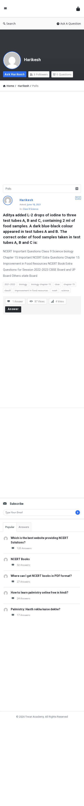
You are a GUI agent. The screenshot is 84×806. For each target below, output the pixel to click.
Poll (78, 197)
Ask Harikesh (15, 74)
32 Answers (23, 565)
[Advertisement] (42, 136)
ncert (54, 290)
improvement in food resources (31, 290)
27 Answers (23, 581)
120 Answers (24, 548)
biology (23, 284)
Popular (9, 527)
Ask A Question (70, 23)
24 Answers (23, 598)
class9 (7, 290)
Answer (13, 309)
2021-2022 (9, 284)
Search (11, 23)
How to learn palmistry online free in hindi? (39, 592)
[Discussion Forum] (41, 8)
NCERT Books (20, 559)
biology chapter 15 (41, 284)
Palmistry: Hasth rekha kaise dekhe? (35, 609)
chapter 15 (69, 284)
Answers (24, 527)
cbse (57, 284)
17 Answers (23, 615)
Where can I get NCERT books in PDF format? (41, 575)
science (65, 290)
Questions (63, 74)
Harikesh (32, 59)
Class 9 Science (30, 208)
